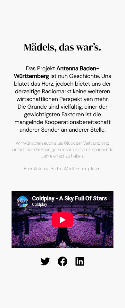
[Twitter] (45, 261)
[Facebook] (62, 261)
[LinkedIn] (80, 261)
